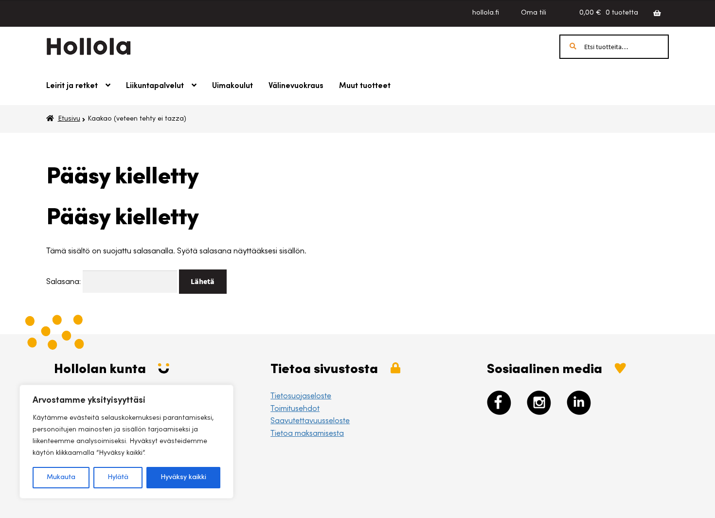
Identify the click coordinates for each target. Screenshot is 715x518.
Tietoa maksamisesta (307, 434)
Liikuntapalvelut (155, 86)
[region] (126, 442)
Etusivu (69, 119)
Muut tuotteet (365, 86)
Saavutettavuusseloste (310, 421)
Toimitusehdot (295, 409)
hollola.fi (485, 13)
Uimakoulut (232, 86)
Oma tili (533, 13)
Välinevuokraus (295, 86)
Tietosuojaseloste (300, 396)
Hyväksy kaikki (183, 477)
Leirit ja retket (72, 86)
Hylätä (117, 477)
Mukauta (61, 477)
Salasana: (64, 282)
